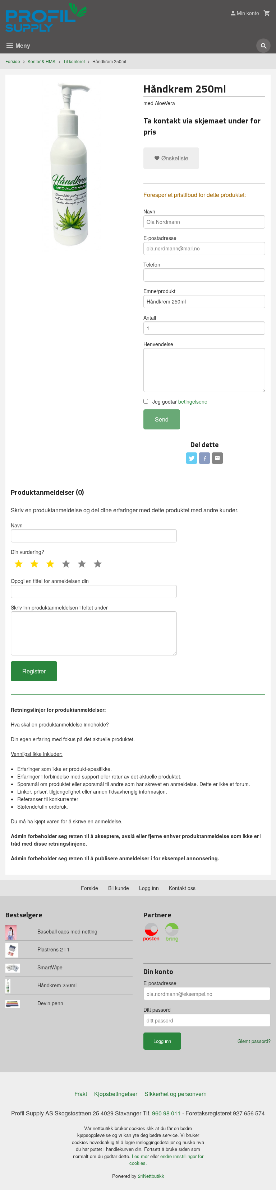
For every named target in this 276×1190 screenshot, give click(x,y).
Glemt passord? (254, 1041)
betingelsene (192, 401)
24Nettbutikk (151, 1175)
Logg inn (149, 888)
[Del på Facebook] (204, 458)
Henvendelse (158, 344)
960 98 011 (166, 1113)
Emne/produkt (159, 291)
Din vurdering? (27, 551)
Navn (149, 211)
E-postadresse (159, 237)
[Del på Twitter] (191, 458)
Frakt (80, 1094)
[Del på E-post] (217, 458)
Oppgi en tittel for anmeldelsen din (50, 580)
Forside (12, 61)
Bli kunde (118, 888)
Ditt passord (157, 1009)
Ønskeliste (174, 158)
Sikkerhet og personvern (175, 1094)
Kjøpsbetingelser (115, 1094)
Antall (149, 317)
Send (162, 419)
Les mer (141, 1156)
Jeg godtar (179, 401)
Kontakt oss (182, 888)
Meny (22, 45)
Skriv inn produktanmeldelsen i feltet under (59, 607)
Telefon (151, 264)
